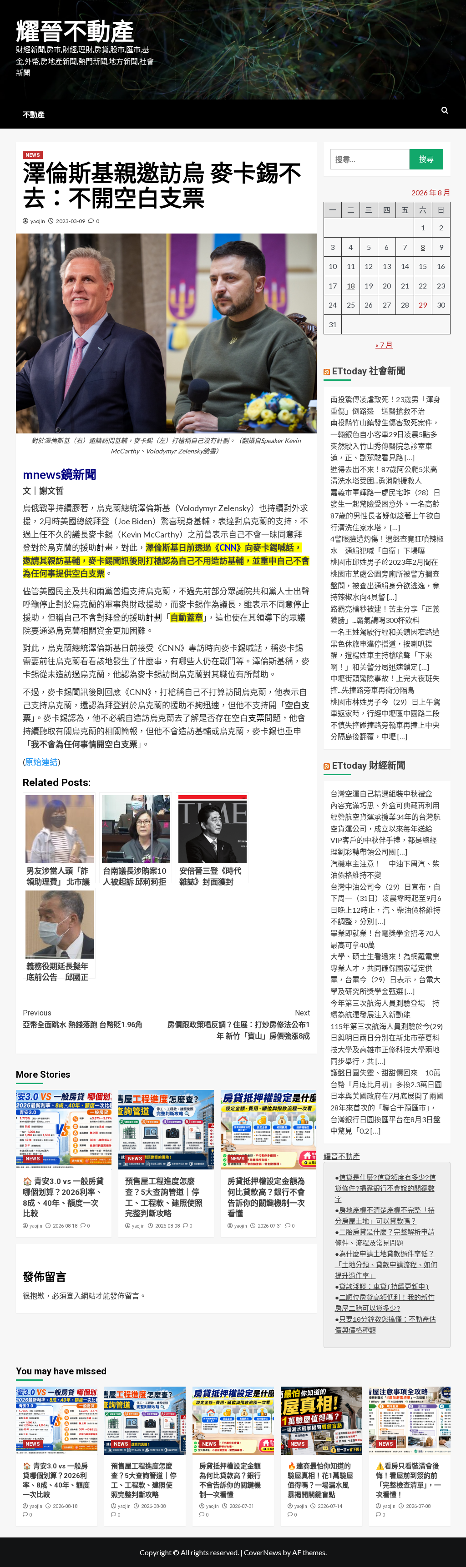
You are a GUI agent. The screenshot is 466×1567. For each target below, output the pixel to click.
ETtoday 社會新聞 (368, 371)
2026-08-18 (65, 1226)
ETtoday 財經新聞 (368, 765)
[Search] (445, 111)
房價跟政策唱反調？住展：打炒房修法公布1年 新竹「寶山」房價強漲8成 (238, 1024)
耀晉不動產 (75, 32)
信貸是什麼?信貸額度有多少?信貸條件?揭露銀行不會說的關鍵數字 (385, 1189)
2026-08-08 (167, 1226)
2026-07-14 (330, 1506)
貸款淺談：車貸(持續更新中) (384, 1287)
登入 (73, 1295)
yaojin (37, 221)
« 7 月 (384, 344)
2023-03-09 (70, 221)
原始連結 (41, 762)
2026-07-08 (418, 1506)
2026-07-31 (270, 1226)
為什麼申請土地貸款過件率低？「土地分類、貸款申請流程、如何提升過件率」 (386, 1265)
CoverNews (262, 1552)
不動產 (34, 114)
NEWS (32, 155)
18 (351, 285)
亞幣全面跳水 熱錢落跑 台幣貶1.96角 (82, 1019)
